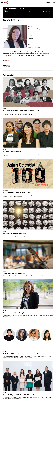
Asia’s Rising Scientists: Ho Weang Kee (14, 313)
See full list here (31, 11)
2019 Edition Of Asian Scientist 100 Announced (16, 192)
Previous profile (38, 11)
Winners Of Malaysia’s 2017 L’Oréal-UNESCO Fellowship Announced (22, 395)
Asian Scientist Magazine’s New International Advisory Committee (21, 111)
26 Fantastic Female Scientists (12, 152)
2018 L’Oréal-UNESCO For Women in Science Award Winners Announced (23, 354)
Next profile (49, 11)
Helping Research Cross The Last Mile (14, 273)
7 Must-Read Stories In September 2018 (14, 233)
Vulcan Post (8, 60)
